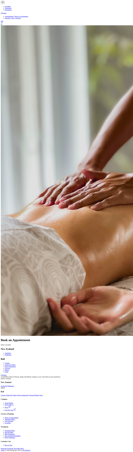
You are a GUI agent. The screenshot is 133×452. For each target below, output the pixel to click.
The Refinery (26, 450)
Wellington (8, 355)
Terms (3, 450)
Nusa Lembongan (10, 366)
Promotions (8, 10)
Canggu (7, 363)
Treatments (8, 8)
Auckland (8, 353)
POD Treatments (10, 437)
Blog (22, 448)
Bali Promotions (10, 434)
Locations (8, 6)
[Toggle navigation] (3, 2)
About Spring (9, 403)
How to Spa (8, 445)
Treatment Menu (10, 419)
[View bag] (2, 22)
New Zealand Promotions (12, 436)
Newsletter (17, 448)
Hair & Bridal (9, 432)
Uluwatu (7, 368)
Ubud (6, 372)
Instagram (4, 448)
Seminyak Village (10, 365)
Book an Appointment (11, 418)
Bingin (7, 370)
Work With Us (9, 405)
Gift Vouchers (9, 421)
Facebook (10, 448)
